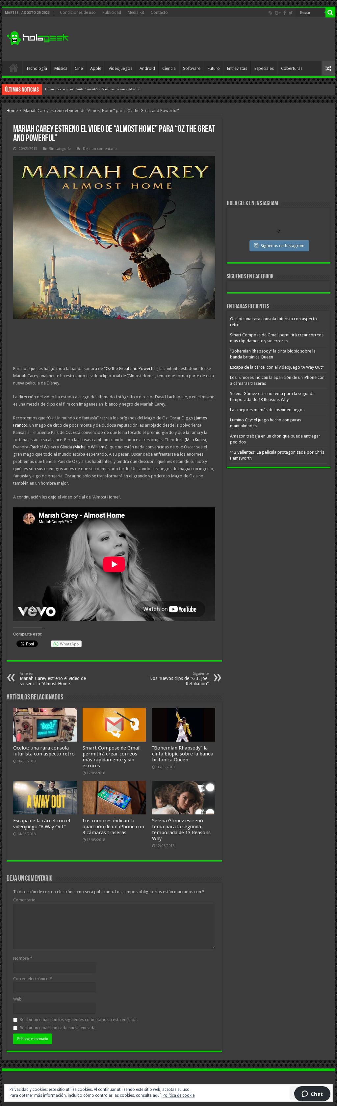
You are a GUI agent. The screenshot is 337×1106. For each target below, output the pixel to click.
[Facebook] (285, 13)
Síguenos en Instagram (282, 245)
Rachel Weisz (43, 446)
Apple (95, 68)
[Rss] (270, 13)
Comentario (24, 899)
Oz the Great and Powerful (131, 368)
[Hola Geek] (37, 37)
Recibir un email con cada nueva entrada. (58, 1027)
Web (17, 999)
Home (12, 110)
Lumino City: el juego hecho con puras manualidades (92, 89)
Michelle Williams (90, 446)
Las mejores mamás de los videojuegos (267, 409)
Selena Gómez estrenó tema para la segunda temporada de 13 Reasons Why (181, 829)
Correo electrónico (32, 978)
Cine (79, 68)
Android (147, 68)
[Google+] (277, 13)
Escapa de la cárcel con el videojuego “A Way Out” (41, 824)
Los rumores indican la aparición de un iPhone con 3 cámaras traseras (113, 827)
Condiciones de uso (78, 12)
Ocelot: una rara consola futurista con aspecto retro (44, 751)
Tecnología (36, 68)
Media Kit (136, 12)
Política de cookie (178, 1095)
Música (60, 68)
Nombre (22, 958)
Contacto (159, 12)
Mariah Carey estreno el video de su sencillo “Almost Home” (53, 678)
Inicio (13, 67)
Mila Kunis (195, 439)
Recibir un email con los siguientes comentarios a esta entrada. (79, 1019)
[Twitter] (291, 13)
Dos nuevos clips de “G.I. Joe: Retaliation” (179, 678)
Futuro (214, 68)
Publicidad (111, 12)
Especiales (264, 68)
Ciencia (169, 68)
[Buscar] (330, 12)
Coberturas (291, 68)
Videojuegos (120, 68)
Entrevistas (237, 68)
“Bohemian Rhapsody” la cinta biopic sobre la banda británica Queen (182, 754)
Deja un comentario (100, 149)
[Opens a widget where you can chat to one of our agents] (312, 1094)
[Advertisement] (210, 39)
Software (191, 68)
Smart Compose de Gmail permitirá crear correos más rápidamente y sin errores (112, 757)
